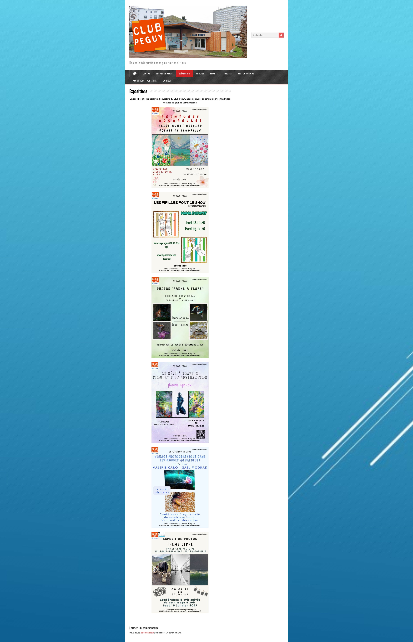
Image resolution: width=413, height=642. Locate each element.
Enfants (214, 73)
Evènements (184, 73)
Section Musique (246, 73)
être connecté (147, 633)
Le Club (146, 73)
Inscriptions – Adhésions (144, 80)
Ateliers (228, 73)
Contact (167, 80)
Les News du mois (164, 73)
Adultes (200, 73)
